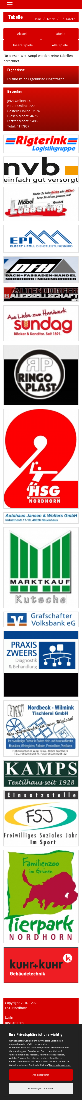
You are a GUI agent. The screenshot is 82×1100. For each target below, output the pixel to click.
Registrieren (14, 1022)
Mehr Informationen (60, 1065)
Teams (51, 19)
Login (9, 1017)
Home (37, 19)
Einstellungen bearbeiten (41, 1088)
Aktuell (22, 34)
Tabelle (70, 19)
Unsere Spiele (22, 45)
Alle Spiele (60, 45)
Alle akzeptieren (41, 1074)
